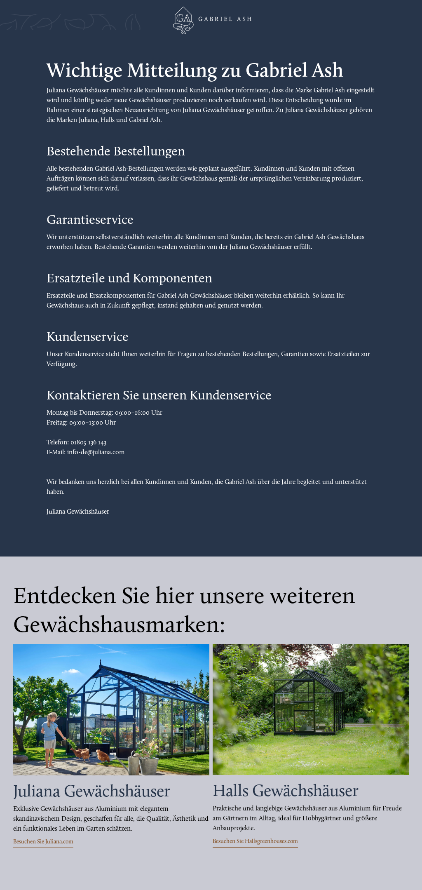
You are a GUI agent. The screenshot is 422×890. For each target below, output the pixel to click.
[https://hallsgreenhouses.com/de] (311, 709)
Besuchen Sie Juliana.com (43, 842)
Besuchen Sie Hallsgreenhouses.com (255, 841)
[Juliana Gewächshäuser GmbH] (211, 20)
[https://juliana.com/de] (111, 709)
